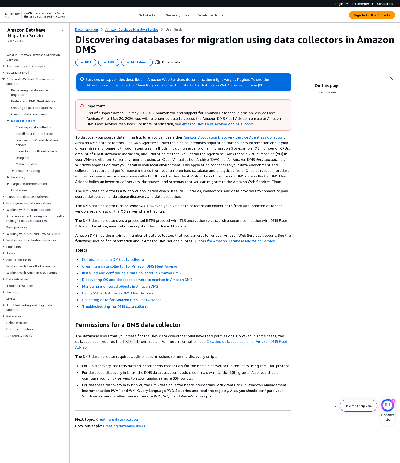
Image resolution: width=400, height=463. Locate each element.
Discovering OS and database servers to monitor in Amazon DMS (137, 279)
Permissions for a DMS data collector (113, 259)
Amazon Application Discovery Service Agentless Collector (233, 137)
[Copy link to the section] (71, 325)
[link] (174, 29)
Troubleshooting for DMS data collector (116, 306)
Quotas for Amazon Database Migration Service (234, 241)
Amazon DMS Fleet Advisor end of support (218, 124)
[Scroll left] (135, 15)
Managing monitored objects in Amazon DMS (120, 286)
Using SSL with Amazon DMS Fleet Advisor (117, 293)
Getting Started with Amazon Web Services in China (213, 85)
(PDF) (262, 85)
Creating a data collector (117, 419)
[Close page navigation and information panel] (391, 78)
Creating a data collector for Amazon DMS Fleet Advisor (129, 266)
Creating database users (124, 426)
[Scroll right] (227, 15)
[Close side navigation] (62, 30)
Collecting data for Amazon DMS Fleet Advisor (121, 299)
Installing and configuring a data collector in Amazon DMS (131, 273)
